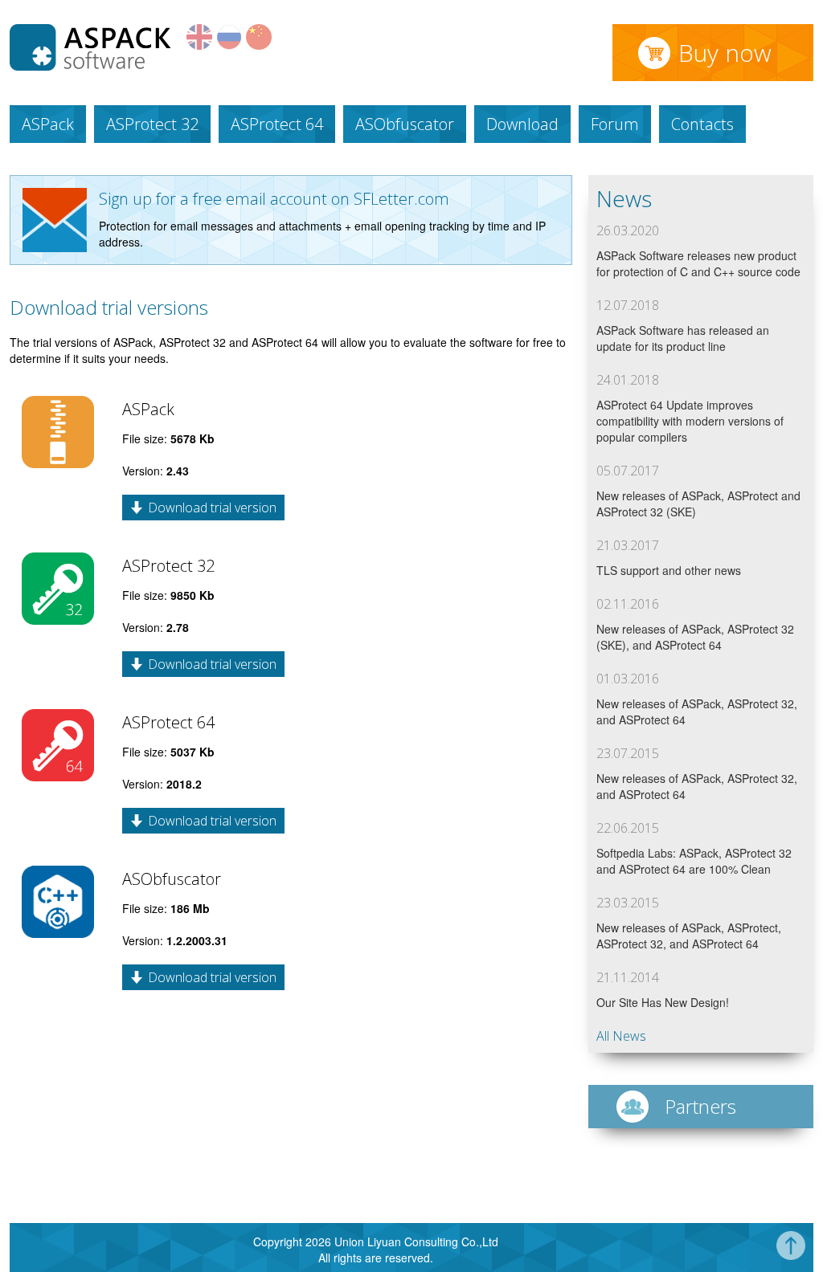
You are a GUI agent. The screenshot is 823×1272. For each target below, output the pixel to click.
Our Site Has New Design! (662, 1002)
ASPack (48, 124)
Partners (700, 1106)
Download (522, 124)
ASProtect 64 (277, 124)
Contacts (702, 124)
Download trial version (212, 507)
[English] (199, 45)
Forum (615, 124)
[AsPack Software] (90, 66)
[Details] (58, 463)
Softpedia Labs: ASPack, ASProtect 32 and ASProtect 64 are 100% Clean (694, 861)
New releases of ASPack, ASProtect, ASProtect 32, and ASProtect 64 (688, 935)
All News (621, 1036)
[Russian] (229, 45)
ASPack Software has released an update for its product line (682, 338)
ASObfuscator (404, 124)
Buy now (725, 52)
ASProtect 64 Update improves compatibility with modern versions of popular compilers (690, 421)
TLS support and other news (668, 570)
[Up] (790, 1255)
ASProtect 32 (152, 124)
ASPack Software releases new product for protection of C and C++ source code (698, 263)
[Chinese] (259, 45)
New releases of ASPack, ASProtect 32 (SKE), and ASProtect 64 (695, 637)
